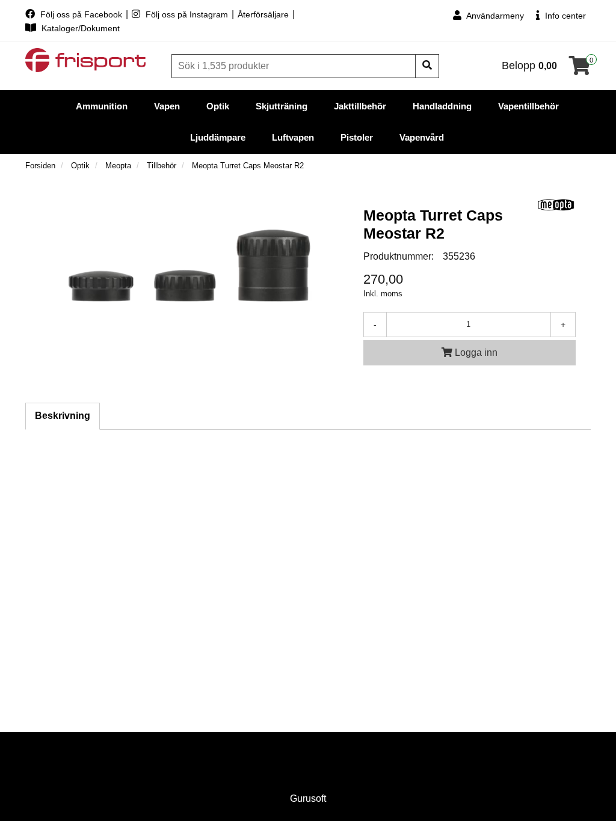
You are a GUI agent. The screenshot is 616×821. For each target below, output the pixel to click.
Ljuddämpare (217, 137)
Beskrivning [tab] (62, 415)
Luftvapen (293, 137)
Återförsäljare (264, 14)
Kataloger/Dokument (79, 28)
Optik (217, 106)
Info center (564, 15)
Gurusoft (308, 798)
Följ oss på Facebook (81, 14)
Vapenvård (421, 137)
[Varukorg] (580, 69)
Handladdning (442, 106)
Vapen (167, 106)
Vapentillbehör (528, 106)
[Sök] (427, 66)
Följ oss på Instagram (186, 14)
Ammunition (102, 106)
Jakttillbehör (360, 106)
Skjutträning (281, 106)
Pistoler (356, 137)
